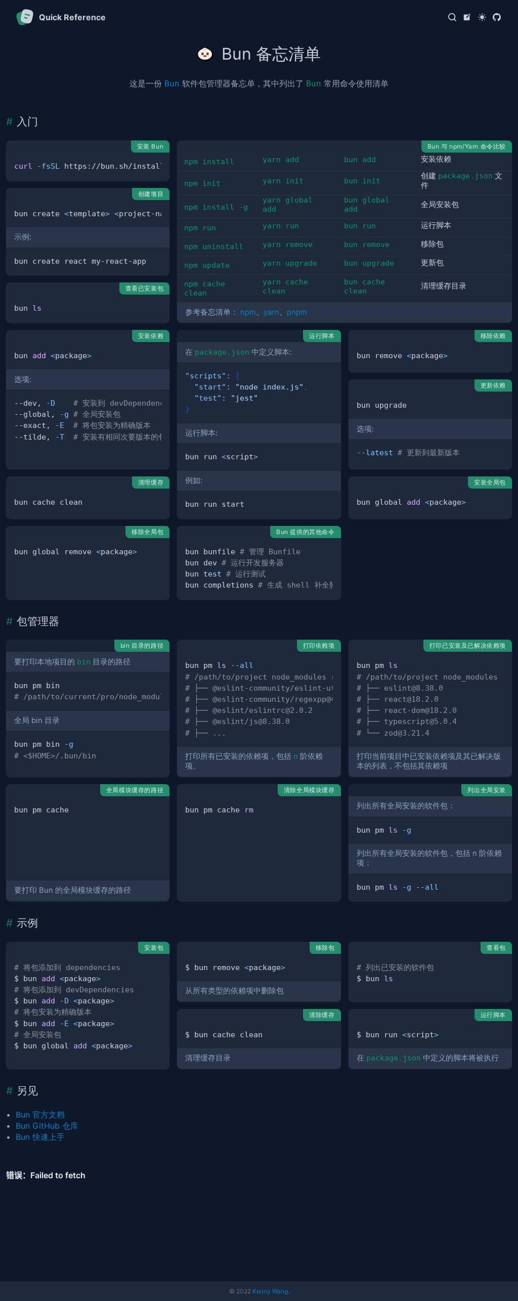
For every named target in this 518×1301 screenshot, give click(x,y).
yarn (271, 312)
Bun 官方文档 (40, 1115)
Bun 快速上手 (40, 1137)
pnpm (297, 312)
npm (248, 312)
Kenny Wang (270, 1291)
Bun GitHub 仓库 (47, 1126)
